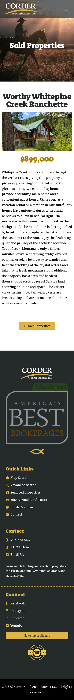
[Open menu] (65, 9)
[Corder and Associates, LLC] (21, 9)
